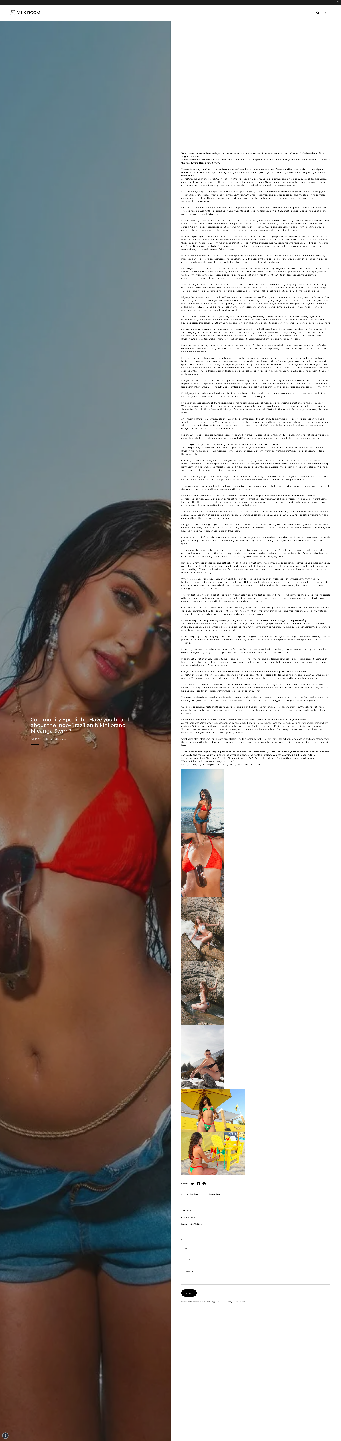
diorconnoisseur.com (202, 201)
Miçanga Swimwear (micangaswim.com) (212, 761)
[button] (5, 1435)
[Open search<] (317, 12)
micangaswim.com (218, 300)
